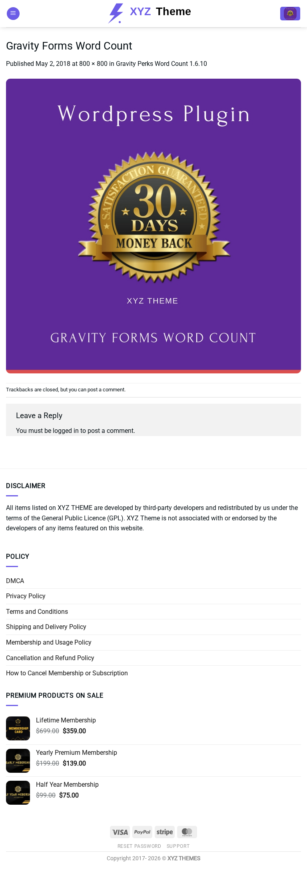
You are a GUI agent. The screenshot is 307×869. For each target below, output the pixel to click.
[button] (13, 13)
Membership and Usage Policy (49, 642)
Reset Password (139, 846)
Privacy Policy (26, 596)
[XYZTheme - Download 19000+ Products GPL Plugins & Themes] (154, 13)
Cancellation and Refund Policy (50, 658)
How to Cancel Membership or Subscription (67, 673)
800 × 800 (93, 63)
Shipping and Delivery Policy (46, 627)
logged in (66, 430)
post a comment (106, 390)
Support (178, 846)
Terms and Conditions (37, 611)
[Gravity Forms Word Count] (153, 225)
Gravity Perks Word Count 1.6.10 (161, 63)
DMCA (15, 581)
